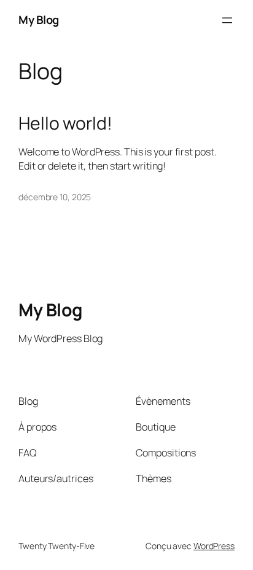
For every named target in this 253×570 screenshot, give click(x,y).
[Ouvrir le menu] (227, 20)
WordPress (214, 546)
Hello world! (65, 123)
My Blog (38, 20)
